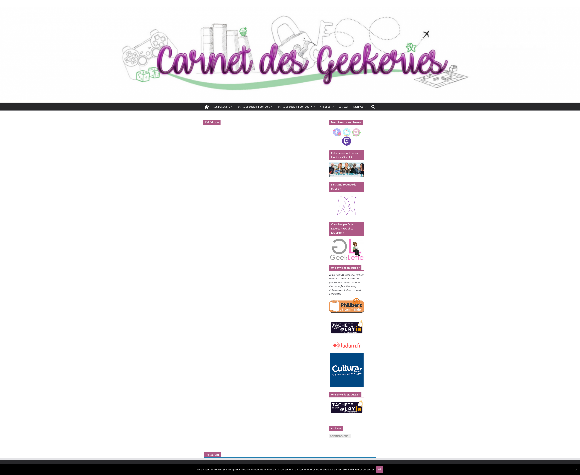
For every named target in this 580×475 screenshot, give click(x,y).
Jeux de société (221, 106)
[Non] (576, 469)
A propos (325, 106)
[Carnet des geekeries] (290, 9)
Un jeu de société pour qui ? (254, 106)
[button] (231, 107)
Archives (358, 106)
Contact (343, 106)
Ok (379, 469)
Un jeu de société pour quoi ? (295, 106)
